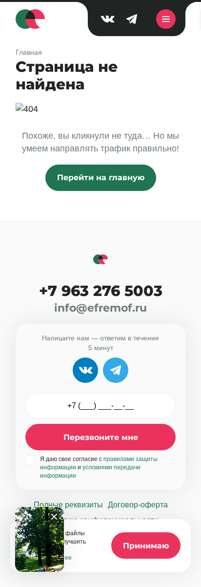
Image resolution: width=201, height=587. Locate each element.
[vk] (107, 19)
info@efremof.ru (100, 308)
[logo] (30, 19)
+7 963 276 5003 (100, 291)
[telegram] (131, 19)
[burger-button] (166, 19)
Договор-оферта (138, 505)
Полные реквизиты (68, 505)
